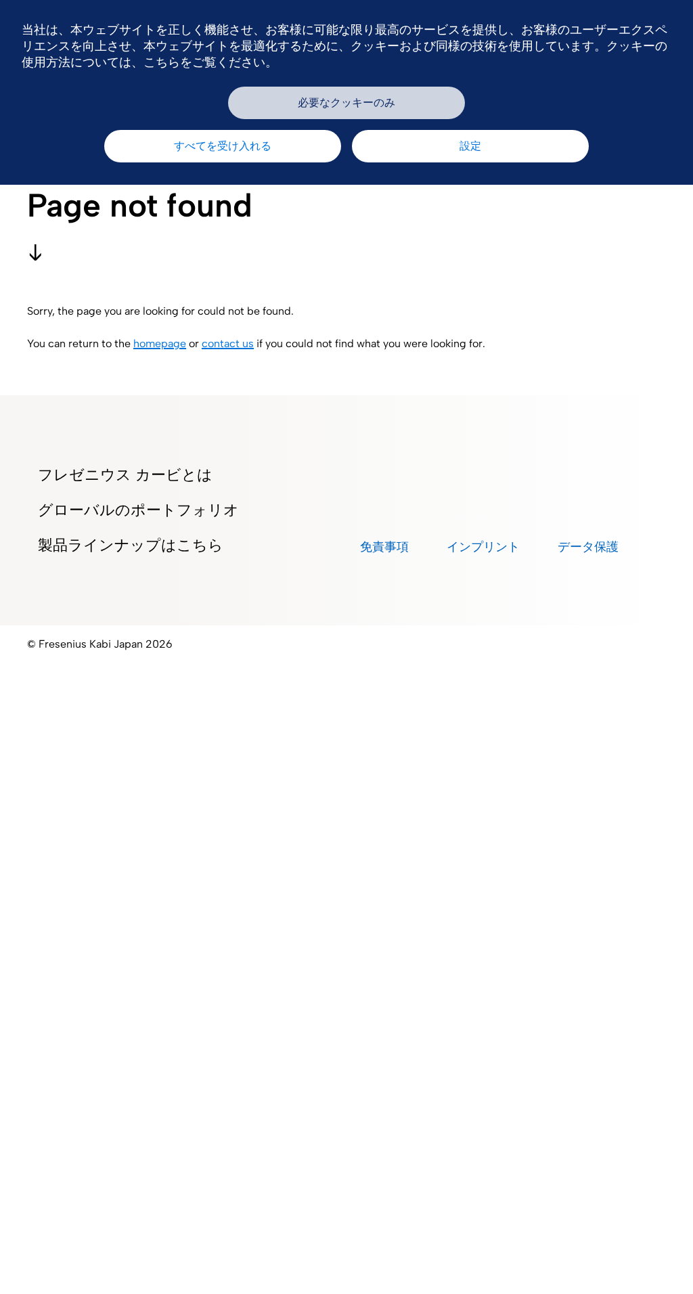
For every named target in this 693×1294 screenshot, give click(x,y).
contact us (228, 343)
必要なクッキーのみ (346, 102)
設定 (470, 145)
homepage (159, 343)
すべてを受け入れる (222, 145)
